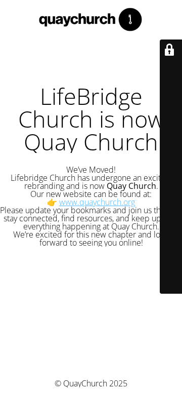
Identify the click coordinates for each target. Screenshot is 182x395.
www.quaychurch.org (97, 202)
